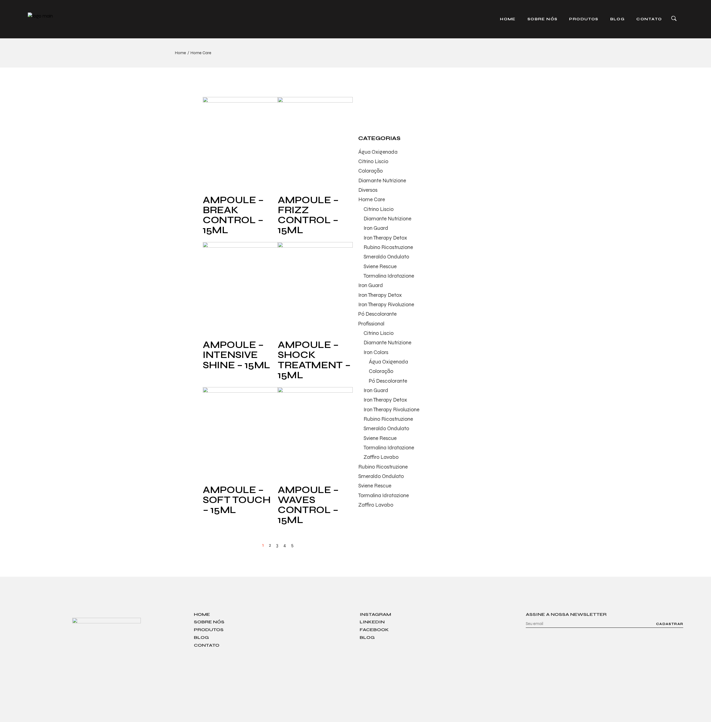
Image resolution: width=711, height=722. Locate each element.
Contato (206, 645)
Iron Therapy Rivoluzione (386, 304)
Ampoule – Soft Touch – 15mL (237, 500)
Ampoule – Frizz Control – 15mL (308, 215)
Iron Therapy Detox (385, 238)
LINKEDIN (372, 621)
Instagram (375, 614)
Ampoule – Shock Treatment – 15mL (314, 360)
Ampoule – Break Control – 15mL (233, 215)
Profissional (371, 323)
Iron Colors (376, 352)
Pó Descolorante (377, 314)
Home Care (371, 199)
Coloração (370, 171)
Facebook (374, 629)
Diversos (367, 190)
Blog (201, 637)
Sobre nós (209, 621)
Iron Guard (376, 228)
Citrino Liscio (373, 161)
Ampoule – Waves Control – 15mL (308, 505)
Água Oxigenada (377, 152)
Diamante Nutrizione (382, 180)
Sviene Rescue (380, 266)
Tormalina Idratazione (389, 276)
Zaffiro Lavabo (381, 457)
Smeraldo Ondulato (386, 256)
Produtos (209, 629)
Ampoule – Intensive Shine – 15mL (236, 355)
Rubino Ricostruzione (388, 247)
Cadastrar (669, 624)
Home (202, 614)
